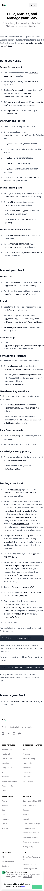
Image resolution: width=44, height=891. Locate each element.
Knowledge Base (8, 786)
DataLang (5, 866)
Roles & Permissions (9, 781)
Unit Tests (26, 777)
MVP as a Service (29, 805)
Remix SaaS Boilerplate (31, 833)
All (3, 857)
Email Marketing (29, 758)
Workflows (5, 777)
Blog (3, 810)
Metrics (4, 790)
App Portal (6, 754)
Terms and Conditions (31, 842)
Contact (26, 810)
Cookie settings (22, 882)
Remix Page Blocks (30, 869)
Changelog (6, 819)
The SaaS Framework (31, 837)
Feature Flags (28, 781)
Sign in (4, 824)
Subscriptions (7, 758)
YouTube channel (29, 864)
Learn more (27, 877)
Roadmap (5, 805)
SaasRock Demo (8, 861)
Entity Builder (7, 768)
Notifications (27, 768)
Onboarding (27, 772)
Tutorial (26, 819)
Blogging (5, 763)
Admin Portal (7, 749)
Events (25, 749)
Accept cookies (22, 887)
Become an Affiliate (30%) (32, 801)
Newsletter (27, 814)
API (3, 772)
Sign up (5, 828)
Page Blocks (27, 763)
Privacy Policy (28, 846)
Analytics (26, 754)
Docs (3, 814)
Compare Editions (29, 828)
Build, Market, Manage (31, 824)
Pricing (4, 801)
